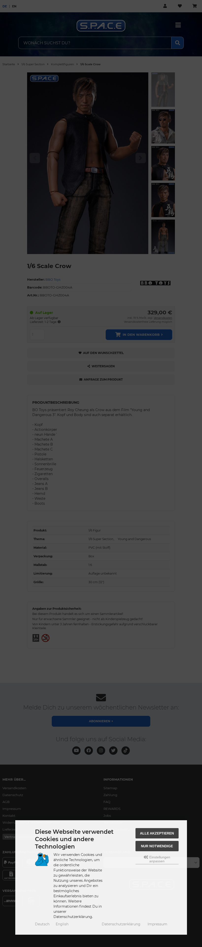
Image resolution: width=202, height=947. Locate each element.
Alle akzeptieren (157, 833)
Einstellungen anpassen (159, 859)
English (62, 924)
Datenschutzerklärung (121, 924)
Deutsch (42, 924)
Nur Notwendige (157, 846)
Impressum (157, 924)
